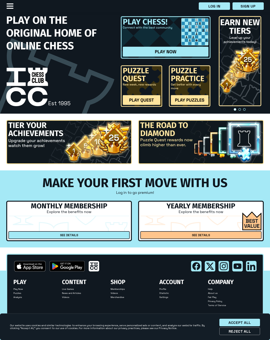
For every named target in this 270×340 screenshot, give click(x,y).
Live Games (68, 289)
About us (213, 293)
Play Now (18, 289)
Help (210, 289)
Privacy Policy (215, 301)
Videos (65, 297)
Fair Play (212, 297)
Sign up (248, 6)
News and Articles (71, 293)
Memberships (118, 289)
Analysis (17, 297)
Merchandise (117, 297)
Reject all (240, 331)
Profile (162, 289)
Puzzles (17, 293)
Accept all (239, 322)
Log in (214, 6)
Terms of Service (217, 305)
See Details (69, 235)
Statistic (164, 293)
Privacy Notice (167, 328)
